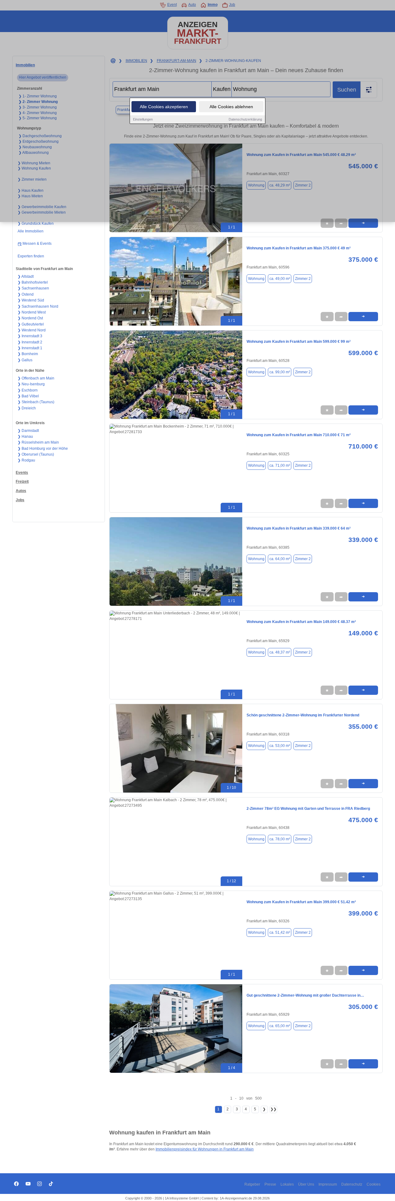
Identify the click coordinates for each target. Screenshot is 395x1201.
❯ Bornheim (28, 354)
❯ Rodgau (26, 460)
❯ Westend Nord (32, 330)
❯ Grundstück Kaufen (36, 223)
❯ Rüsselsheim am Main (38, 442)
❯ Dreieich (27, 408)
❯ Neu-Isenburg (31, 384)
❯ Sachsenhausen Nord (38, 306)
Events (22, 472)
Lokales (287, 1184)
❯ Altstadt (26, 276)
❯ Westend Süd (31, 300)
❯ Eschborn (28, 390)
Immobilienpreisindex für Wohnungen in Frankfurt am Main (205, 1149)
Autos (21, 491)
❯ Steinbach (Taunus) (36, 402)
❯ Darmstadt (28, 430)
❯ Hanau (25, 436)
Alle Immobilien (31, 231)
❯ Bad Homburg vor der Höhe (43, 448)
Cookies (373, 1184)
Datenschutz (351, 1184)
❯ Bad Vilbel (28, 396)
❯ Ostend (26, 294)
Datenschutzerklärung (245, 119)
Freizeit (22, 481)
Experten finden (31, 256)
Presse (270, 1184)
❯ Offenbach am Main (36, 378)
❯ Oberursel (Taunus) (36, 454)
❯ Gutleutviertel (31, 324)
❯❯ (273, 1109)
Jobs (20, 500)
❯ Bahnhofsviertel (33, 282)
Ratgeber (252, 1184)
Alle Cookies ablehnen (231, 106)
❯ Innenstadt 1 (30, 348)
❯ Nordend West (32, 312)
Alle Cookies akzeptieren (164, 106)
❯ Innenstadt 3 (30, 336)
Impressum (327, 1184)
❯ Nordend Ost (30, 318)
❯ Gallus (25, 360)
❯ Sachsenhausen (33, 288)
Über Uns (306, 1184)
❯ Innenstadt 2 (30, 342)
